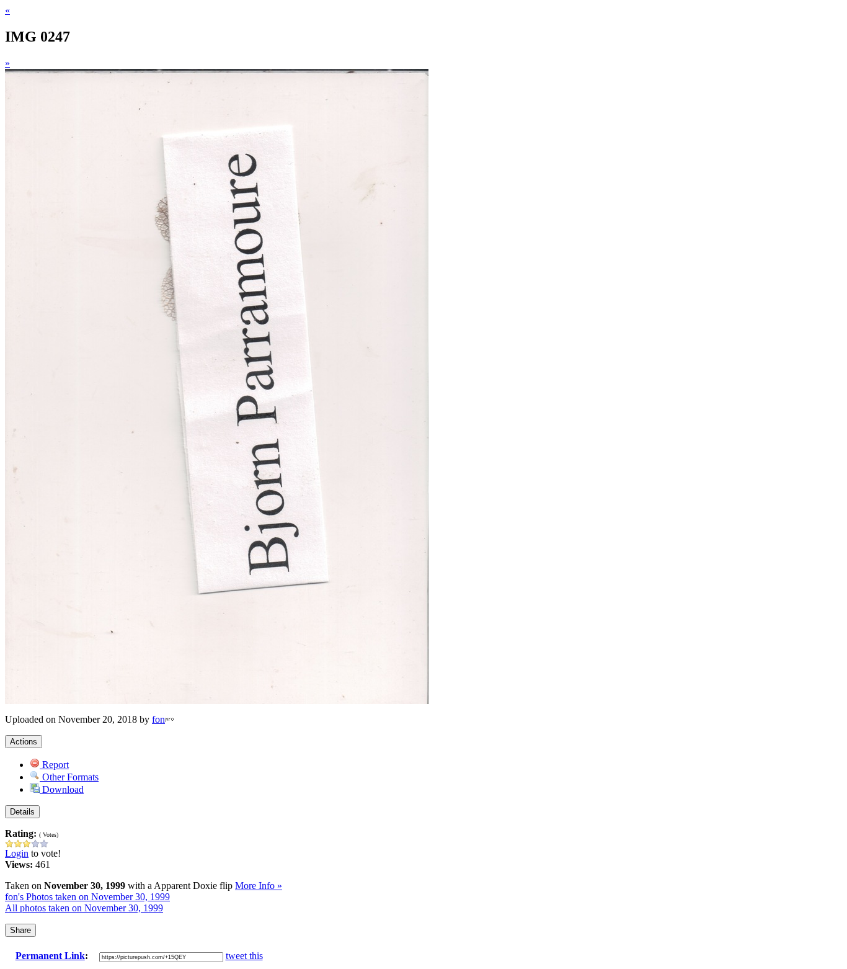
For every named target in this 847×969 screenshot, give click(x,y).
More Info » (258, 885)
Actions (23, 741)
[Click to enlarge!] (216, 700)
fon (158, 719)
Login (17, 853)
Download (62, 789)
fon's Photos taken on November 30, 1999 (87, 896)
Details (22, 811)
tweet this (244, 955)
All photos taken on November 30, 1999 (84, 908)
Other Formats (69, 777)
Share (20, 930)
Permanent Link (50, 955)
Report (54, 764)
